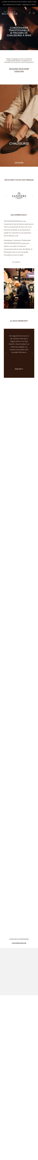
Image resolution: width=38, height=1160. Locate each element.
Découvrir (19, 163)
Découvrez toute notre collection (19, 70)
